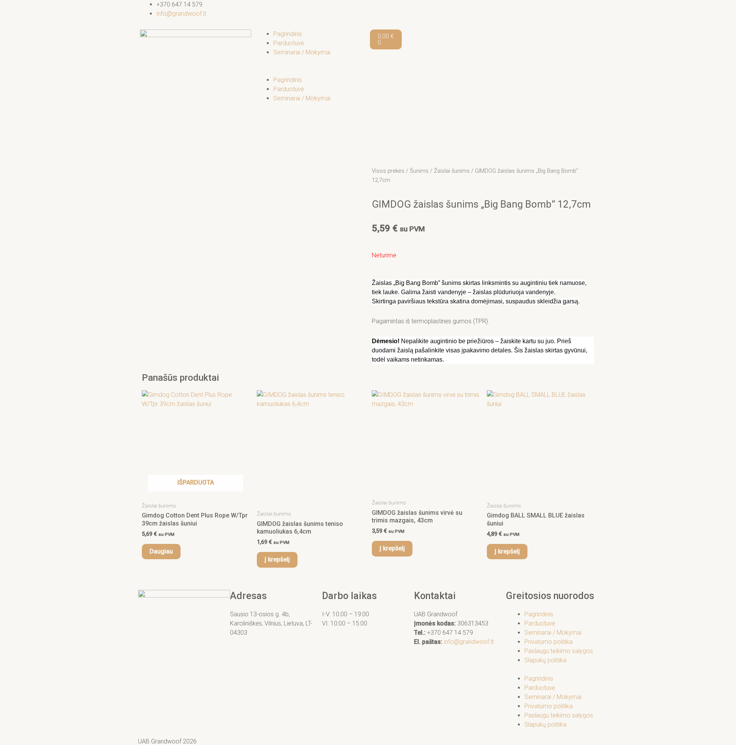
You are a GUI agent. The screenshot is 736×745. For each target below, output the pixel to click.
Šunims (419, 170)
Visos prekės (388, 170)
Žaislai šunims (452, 170)
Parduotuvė (288, 43)
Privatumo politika (548, 641)
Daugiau (161, 551)
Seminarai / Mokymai (301, 52)
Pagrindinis (287, 34)
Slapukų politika (545, 660)
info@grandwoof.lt (469, 641)
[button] (310, 70)
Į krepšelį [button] (277, 559)
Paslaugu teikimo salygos (558, 651)
